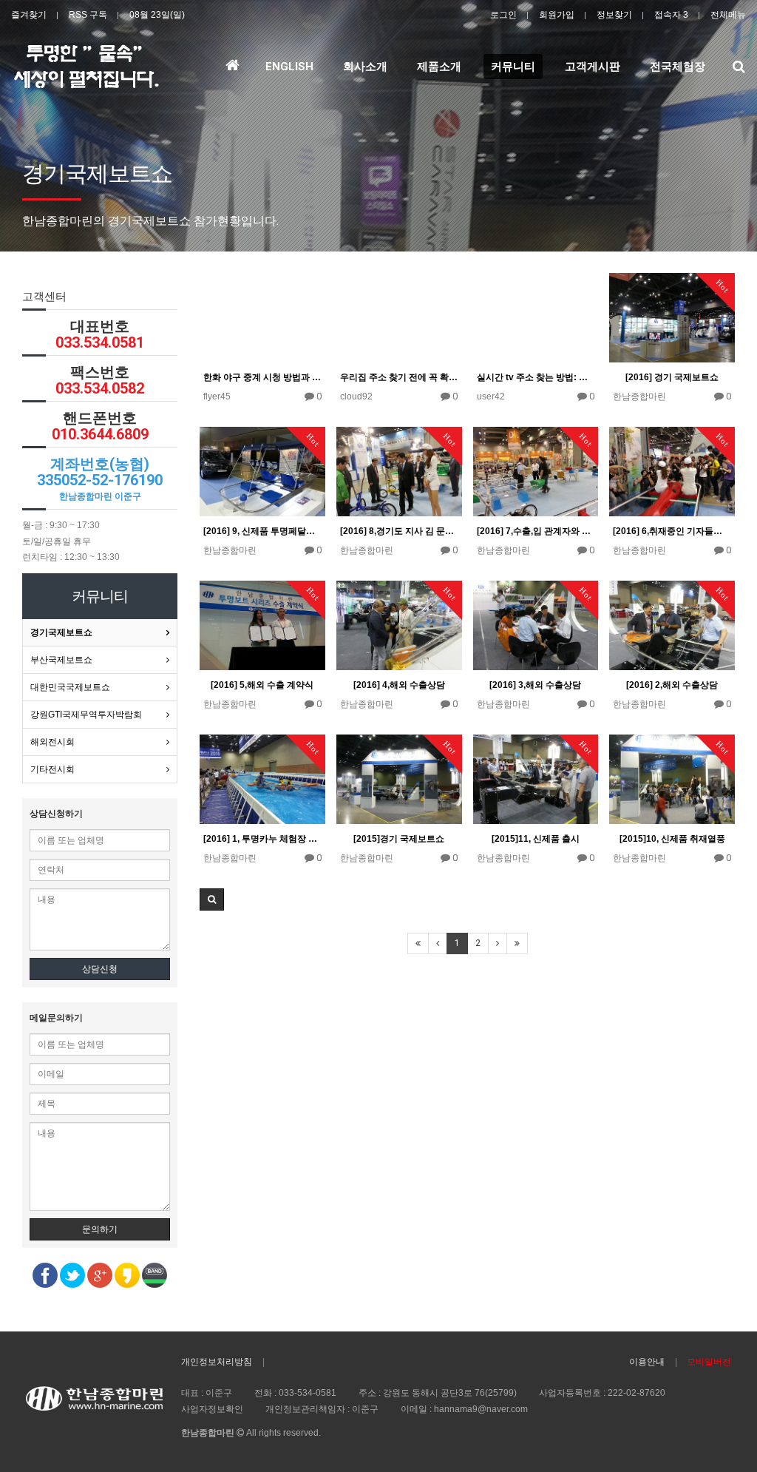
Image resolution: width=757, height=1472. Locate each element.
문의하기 (100, 1229)
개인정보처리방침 (216, 1362)
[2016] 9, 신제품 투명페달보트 (262, 531)
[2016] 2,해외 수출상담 (672, 685)
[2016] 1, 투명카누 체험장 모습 (262, 839)
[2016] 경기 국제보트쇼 (672, 377)
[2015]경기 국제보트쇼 (398, 839)
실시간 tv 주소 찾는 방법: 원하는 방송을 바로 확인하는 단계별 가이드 (536, 377)
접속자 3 (671, 15)
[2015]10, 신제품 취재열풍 (672, 839)
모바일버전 (709, 1362)
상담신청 (100, 969)
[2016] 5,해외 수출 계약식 (262, 685)
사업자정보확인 (212, 1409)
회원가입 (556, 15)
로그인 (503, 15)
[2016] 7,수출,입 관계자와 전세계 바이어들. (536, 531)
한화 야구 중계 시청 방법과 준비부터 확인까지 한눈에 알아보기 (262, 377)
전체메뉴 (728, 15)
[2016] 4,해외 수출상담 (399, 685)
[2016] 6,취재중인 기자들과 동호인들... (672, 531)
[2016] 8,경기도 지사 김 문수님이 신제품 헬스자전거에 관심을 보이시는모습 (399, 531)
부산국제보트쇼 (61, 660)
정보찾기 (614, 15)
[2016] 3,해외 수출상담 (535, 685)
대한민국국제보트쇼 (70, 687)
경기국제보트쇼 (61, 632)
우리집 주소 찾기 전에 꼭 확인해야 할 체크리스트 (399, 377)
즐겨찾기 (29, 15)
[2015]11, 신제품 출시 (536, 839)
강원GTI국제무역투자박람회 (86, 714)
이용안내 (647, 1362)
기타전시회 (52, 769)
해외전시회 (52, 742)
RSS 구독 (88, 15)
